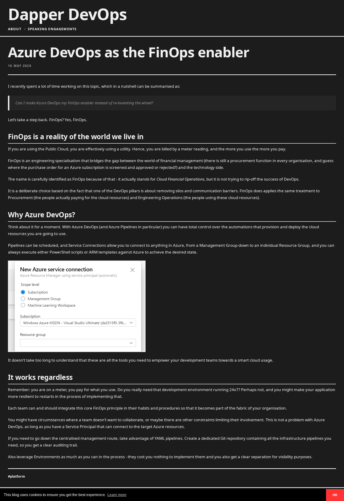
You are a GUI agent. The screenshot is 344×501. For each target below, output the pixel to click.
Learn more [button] (116, 495)
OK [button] (335, 495)
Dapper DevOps (67, 14)
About (14, 29)
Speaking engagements (52, 29)
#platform (16, 476)
